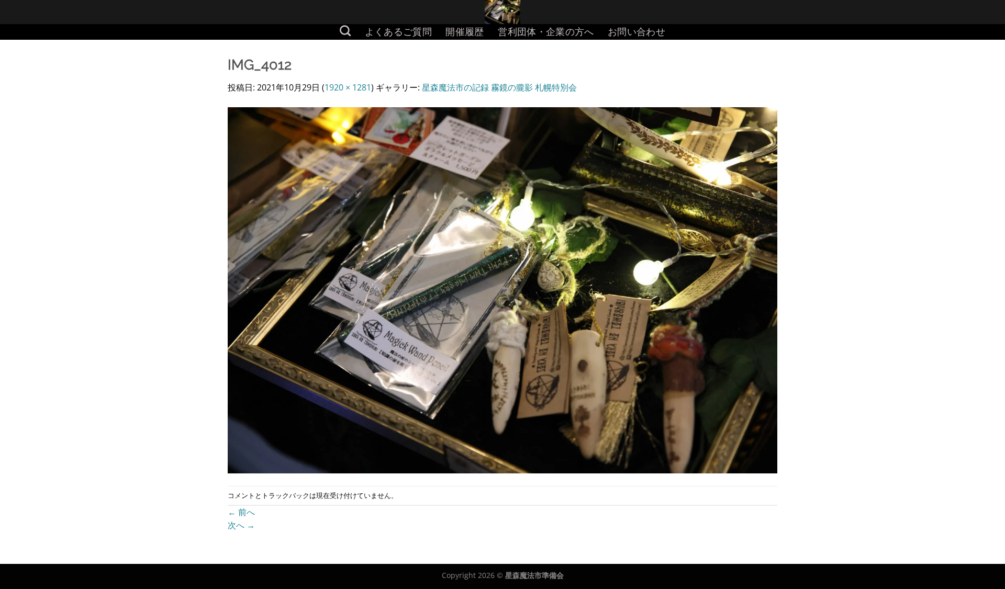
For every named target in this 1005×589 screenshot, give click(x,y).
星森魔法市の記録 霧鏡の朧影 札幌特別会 (499, 87)
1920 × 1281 (348, 87)
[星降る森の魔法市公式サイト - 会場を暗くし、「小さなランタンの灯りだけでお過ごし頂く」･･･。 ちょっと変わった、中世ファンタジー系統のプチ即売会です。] (503, 12)
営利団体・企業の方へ (546, 31)
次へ (241, 525)
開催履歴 (464, 31)
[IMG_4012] (502, 289)
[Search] (345, 30)
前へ (241, 512)
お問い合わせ (636, 31)
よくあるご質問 (398, 31)
